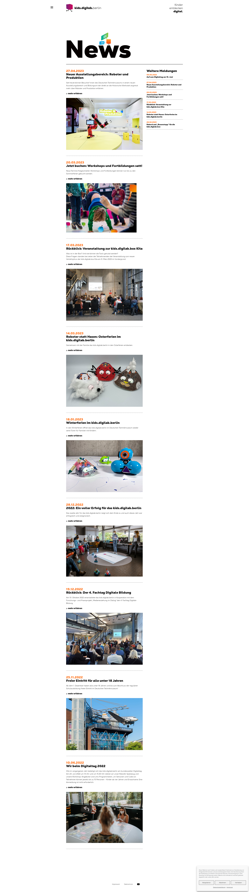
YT (138, 884)
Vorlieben (238, 883)
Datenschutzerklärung (219, 887)
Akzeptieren (206, 883)
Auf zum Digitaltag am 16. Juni (160, 77)
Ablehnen (222, 883)
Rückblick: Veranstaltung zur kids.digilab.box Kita (159, 105)
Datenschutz (128, 884)
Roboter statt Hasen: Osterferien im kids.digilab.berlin (162, 115)
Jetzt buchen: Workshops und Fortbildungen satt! (159, 95)
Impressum (230, 887)
